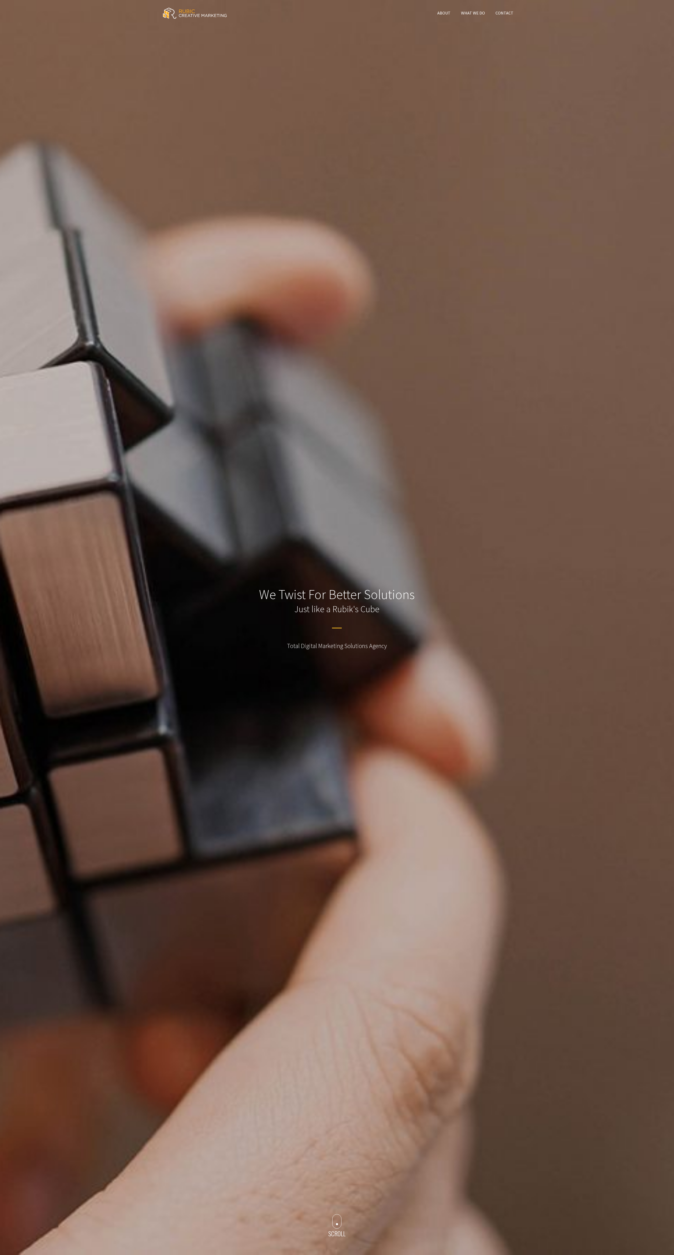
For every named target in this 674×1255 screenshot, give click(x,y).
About (443, 13)
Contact (504, 13)
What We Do (473, 13)
